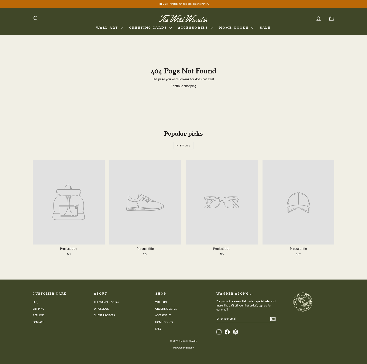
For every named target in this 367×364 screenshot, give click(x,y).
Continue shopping (183, 86)
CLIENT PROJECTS (104, 315)
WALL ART (108, 27)
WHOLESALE (101, 309)
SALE (265, 27)
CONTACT (38, 322)
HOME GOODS (234, 27)
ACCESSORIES (194, 27)
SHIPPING (38, 309)
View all (183, 145)
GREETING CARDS (148, 27)
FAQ (35, 302)
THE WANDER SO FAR (106, 302)
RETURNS (38, 315)
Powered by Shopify (183, 347)
